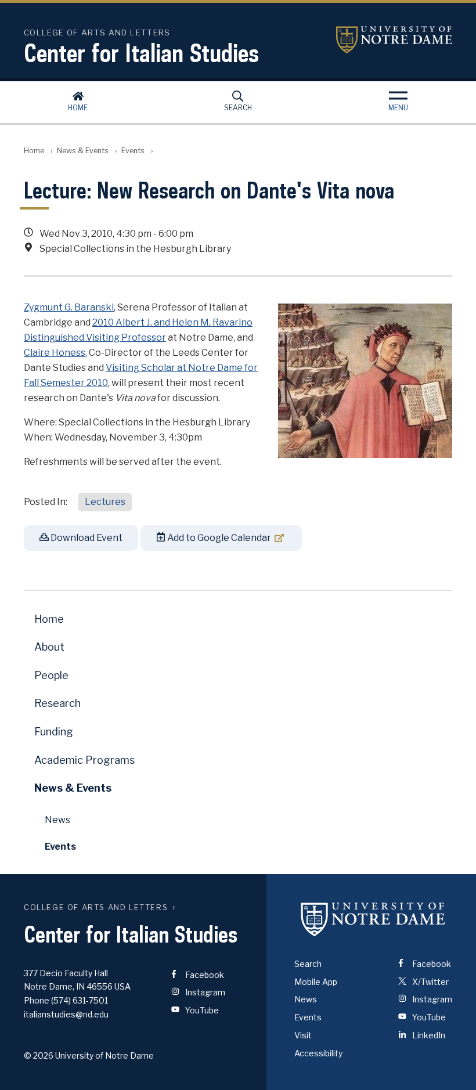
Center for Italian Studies (141, 53)
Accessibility (318, 1053)
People (51, 675)
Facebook (203, 975)
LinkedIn (427, 1035)
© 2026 (38, 1055)
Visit (303, 1035)
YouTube (201, 1010)
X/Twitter (429, 982)
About (49, 647)
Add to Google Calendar (218, 537)
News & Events (83, 150)
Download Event (85, 537)
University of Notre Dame (394, 39)
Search (238, 107)
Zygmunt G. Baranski (69, 307)
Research (57, 703)
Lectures (105, 501)
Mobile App (315, 982)
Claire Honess (54, 352)
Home (78, 107)
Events (133, 150)
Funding (53, 732)
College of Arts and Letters (96, 907)
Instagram (204, 992)
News (57, 819)
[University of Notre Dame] (373, 919)
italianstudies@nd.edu (66, 1014)
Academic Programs (84, 760)
